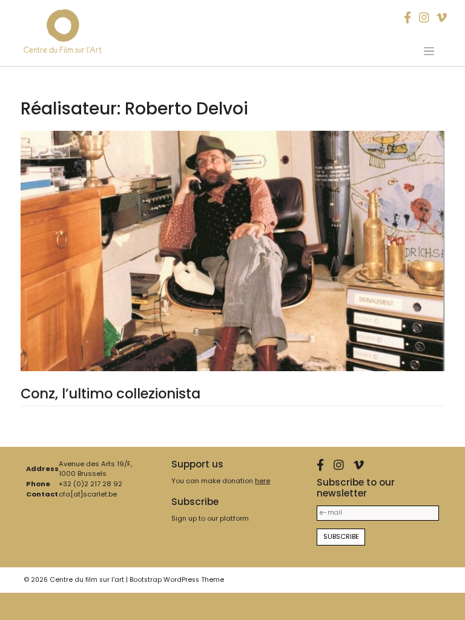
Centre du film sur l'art (87, 579)
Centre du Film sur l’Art (63, 49)
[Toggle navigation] (429, 51)
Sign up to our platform (210, 518)
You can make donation (220, 481)
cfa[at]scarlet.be (88, 494)
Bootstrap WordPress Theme (177, 579)
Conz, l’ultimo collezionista (110, 393)
